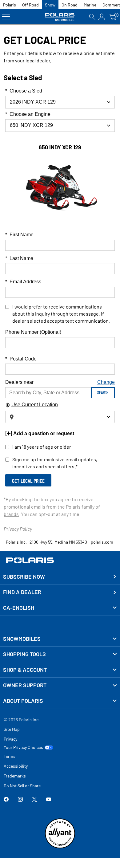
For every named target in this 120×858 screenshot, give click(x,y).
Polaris (9, 4)
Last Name (19, 258)
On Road (70, 4)
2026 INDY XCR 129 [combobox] (33, 101)
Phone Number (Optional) (33, 332)
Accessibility (16, 766)
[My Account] (102, 16)
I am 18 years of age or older (41, 447)
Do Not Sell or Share (22, 785)
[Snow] (60, 16)
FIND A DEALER (22, 591)
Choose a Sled (23, 90)
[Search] (92, 16)
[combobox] (60, 125)
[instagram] (20, 800)
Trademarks (15, 775)
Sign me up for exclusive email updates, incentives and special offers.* (54, 462)
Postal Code (21, 358)
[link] (60, 639)
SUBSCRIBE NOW (24, 576)
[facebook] (6, 800)
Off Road (30, 4)
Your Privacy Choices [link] (23, 747)
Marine (90, 4)
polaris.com (102, 542)
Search (103, 392)
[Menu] (6, 16)
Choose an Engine (27, 114)
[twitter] (34, 800)
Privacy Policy (18, 529)
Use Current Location (34, 404)
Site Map (12, 729)
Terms (9, 756)
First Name (19, 234)
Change (106, 382)
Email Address (23, 281)
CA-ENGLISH (18, 607)
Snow (50, 4)
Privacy (10, 739)
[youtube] (48, 800)
